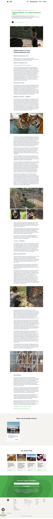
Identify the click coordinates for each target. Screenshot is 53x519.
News (28, 1)
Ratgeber (44, 1)
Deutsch (44, 500)
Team (14, 505)
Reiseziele (15, 501)
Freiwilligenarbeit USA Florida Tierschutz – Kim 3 (22, 408)
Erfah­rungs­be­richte (34, 1)
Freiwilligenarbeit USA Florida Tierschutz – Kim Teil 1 (22, 406)
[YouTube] (29, 505)
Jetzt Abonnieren (26, 486)
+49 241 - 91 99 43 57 (28, 501)
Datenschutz (37, 501)
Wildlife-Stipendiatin (23, 58)
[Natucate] (7, 1)
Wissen (40, 1)
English (44, 501)
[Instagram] (27, 505)
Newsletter (15, 507)
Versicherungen (16, 508)
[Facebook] (25, 505)
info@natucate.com (29, 500)
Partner (15, 506)
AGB (36, 500)
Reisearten (15, 500)
